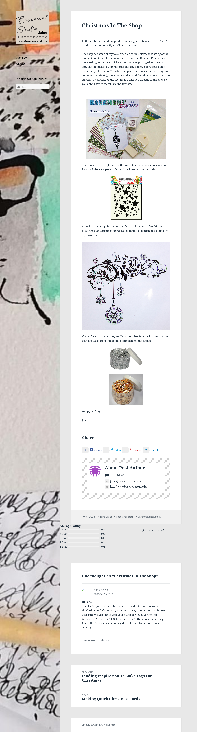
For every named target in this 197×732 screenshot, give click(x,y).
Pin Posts (20, 63)
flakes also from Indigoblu (102, 341)
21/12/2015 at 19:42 (103, 594)
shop (118, 516)
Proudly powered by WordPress (98, 724)
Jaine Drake (114, 474)
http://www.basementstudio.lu (128, 486)
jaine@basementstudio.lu (125, 481)
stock (158, 516)
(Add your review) (153, 530)
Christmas (143, 516)
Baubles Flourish (139, 231)
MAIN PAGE (22, 58)
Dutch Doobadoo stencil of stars (148, 165)
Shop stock (127, 516)
